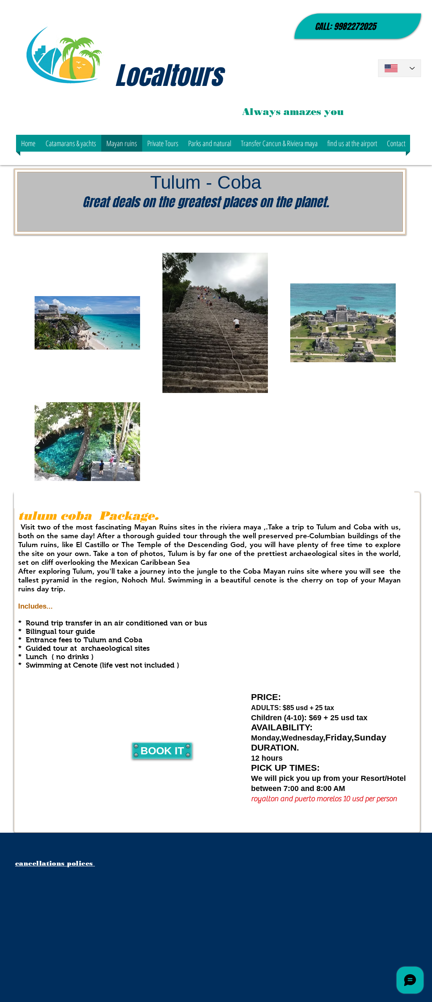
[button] (70, 143)
